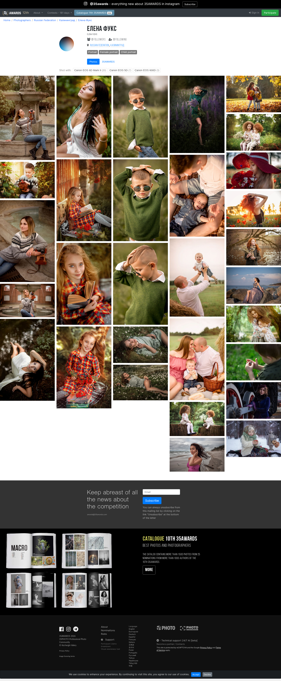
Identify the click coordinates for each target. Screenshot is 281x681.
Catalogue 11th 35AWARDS (94, 12)
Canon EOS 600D (147, 70)
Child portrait (128, 52)
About (104, 626)
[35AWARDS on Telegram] (75, 630)
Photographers (22, 20)
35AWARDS (108, 61)
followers (99, 39)
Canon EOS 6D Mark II (90, 70)
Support (109, 639)
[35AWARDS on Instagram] (68, 630)
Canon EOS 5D (120, 70)
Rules (104, 633)
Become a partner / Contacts (171, 644)
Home (7, 20)
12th (25, 12)
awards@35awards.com (97, 514)
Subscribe (189, 4)
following (120, 39)
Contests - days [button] (58, 12)
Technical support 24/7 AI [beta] (179, 640)
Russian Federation (45, 20)
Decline (207, 674)
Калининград (67, 20)
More (149, 570)
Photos (93, 61)
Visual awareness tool (110, 649)
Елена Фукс (85, 20)
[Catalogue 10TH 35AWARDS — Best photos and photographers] (58, 570)
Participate (270, 12)
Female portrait (109, 52)
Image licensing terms (67, 656)
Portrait (92, 52)
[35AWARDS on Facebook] (61, 630)
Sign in (255, 12)
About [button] (37, 12)
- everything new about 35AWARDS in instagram (135, 4)
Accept (195, 674)
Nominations (108, 630)
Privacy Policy (64, 651)
